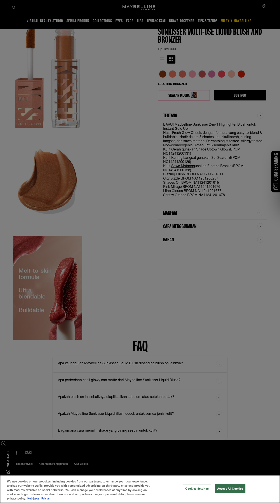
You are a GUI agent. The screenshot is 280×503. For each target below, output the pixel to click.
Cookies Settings (197, 488)
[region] (140, 489)
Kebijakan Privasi (38, 498)
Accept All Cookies (230, 488)
